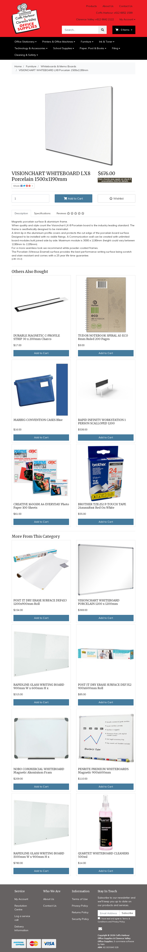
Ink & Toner (105, 41)
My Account (126, 19)
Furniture (86, 41)
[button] (116, 198)
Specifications (42, 213)
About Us (108, 6)
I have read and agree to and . (114, 920)
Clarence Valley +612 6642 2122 (95, 19)
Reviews (62, 213)
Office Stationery (24, 41)
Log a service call (22, 918)
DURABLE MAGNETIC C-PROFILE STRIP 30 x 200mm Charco (36, 337)
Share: (17, 185)
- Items (124, 29)
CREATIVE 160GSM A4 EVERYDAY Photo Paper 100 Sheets (41, 506)
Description (21, 213)
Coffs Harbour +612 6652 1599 (114, 12)
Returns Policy (80, 912)
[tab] (21, 213)
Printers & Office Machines (57, 41)
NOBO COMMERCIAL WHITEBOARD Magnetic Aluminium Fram (38, 770)
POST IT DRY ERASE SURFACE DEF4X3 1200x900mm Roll (40, 602)
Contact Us (125, 6)
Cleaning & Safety (25, 55)
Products (91, 6)
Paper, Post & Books (92, 48)
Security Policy (80, 919)
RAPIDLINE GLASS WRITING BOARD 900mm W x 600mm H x (38, 686)
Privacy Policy (80, 905)
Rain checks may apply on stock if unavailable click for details (114, 180)
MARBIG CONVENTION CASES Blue (38, 420)
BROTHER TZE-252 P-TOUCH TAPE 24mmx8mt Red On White (102, 506)
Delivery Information (21, 928)
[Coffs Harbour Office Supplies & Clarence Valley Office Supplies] (26, 18)
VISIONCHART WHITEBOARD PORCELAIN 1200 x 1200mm (98, 602)
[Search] (102, 30)
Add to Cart (75, 198)
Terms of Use (80, 899)
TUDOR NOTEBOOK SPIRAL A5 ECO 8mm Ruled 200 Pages (103, 337)
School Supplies (62, 48)
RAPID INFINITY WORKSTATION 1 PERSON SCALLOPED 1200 (102, 421)
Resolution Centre (21, 907)
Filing (115, 48)
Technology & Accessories (30, 48)
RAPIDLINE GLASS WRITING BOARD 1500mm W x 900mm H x (38, 855)
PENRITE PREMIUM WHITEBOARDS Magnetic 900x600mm (103, 770)
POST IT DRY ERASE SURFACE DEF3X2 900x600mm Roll (104, 686)
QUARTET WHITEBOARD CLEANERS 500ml (103, 855)
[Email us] (100, 929)
